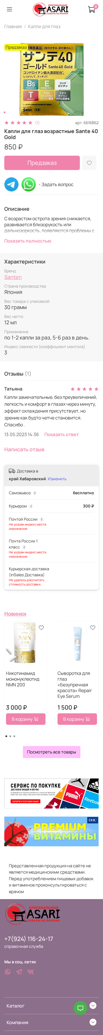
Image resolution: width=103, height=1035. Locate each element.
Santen (13, 277)
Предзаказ (42, 163)
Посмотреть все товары (51, 752)
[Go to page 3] (14, 736)
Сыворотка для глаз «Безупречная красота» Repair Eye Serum (75, 684)
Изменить (57, 478)
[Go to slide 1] (4, 112)
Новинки (15, 613)
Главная (13, 26)
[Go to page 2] (10, 736)
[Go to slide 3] (12, 112)
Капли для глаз (44, 26)
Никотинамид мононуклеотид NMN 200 (22, 679)
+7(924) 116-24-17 (28, 939)
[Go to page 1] (6, 736)
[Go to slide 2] (8, 112)
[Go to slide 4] (16, 112)
